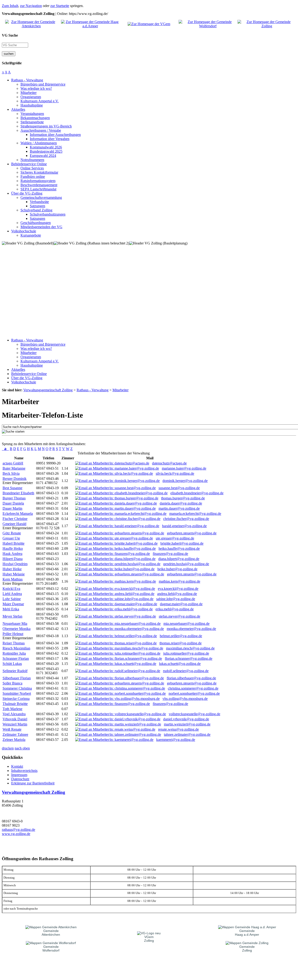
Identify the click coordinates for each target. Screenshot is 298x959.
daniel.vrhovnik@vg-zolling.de (186, 719)
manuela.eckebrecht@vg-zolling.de (195, 514)
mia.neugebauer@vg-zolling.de (186, 624)
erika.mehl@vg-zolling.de (175, 609)
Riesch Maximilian (16, 648)
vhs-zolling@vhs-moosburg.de (185, 699)
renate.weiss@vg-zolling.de (178, 729)
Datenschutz (20, 779)
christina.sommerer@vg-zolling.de (193, 688)
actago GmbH (13, 463)
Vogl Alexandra (14, 714)
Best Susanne (12, 488)
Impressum (19, 775)
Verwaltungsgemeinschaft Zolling (33, 792)
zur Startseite (59, 6)
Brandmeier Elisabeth (18, 493)
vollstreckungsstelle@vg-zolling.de (194, 714)
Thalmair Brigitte (15, 704)
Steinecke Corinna (16, 699)
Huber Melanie (14, 574)
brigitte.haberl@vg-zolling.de (181, 543)
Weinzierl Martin (15, 724)
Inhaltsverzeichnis (24, 771)
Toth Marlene (12, 709)
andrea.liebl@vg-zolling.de (177, 594)
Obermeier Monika (16, 629)
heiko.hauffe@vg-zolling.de (179, 548)
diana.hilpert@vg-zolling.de (178, 559)
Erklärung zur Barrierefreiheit (32, 783)
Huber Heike (12, 569)
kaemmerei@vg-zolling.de (175, 740)
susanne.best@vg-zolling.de (179, 488)
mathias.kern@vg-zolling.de (179, 581)
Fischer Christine (15, 519)
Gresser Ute (11, 538)
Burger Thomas (14, 498)
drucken (8, 748)
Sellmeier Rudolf (15, 671)
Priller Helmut (13, 634)
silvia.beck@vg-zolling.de (175, 473)
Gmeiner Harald (14, 524)
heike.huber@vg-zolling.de (177, 569)
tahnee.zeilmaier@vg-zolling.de (187, 734)
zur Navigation (31, 6)
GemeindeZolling (247, 948)
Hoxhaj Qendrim (15, 564)
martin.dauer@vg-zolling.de (179, 508)
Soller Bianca (12, 683)
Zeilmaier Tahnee (15, 734)
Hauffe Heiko (13, 548)
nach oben (22, 748)
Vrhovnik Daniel (15, 719)
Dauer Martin (12, 508)
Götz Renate (12, 533)
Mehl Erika (11, 609)
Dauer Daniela (13, 503)
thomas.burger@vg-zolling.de (183, 498)
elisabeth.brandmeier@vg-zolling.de (197, 493)
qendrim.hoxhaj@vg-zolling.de (186, 564)
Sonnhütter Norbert (17, 693)
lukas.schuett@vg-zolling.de (180, 664)
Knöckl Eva (11, 589)
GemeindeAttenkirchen (51, 932)
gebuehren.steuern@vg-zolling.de (192, 533)
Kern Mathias (13, 579)
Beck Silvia (11, 473)
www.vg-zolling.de (16, 834)
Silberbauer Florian (17, 678)
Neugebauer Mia (15, 624)
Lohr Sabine (12, 599)
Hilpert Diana (13, 559)
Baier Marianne (14, 468)
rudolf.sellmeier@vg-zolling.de (186, 671)
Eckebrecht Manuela (18, 514)
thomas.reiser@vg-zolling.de (180, 643)
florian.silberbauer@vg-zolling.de (191, 678)
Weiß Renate (12, 729)
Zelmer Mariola (14, 740)
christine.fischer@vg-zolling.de (186, 519)
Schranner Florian (16, 658)
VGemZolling (149, 938)
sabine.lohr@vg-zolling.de (175, 599)
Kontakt (17, 766)
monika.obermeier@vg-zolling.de (191, 629)
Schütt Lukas (12, 664)
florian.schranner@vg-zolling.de (188, 658)
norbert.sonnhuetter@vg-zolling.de (194, 693)
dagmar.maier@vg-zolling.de (181, 604)
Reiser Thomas (14, 643)
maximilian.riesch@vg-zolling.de (190, 648)
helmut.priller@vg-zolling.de (181, 636)
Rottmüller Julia (14, 653)
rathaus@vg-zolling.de (18, 830)
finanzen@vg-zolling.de (170, 554)
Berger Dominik (15, 479)
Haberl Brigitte (13, 543)
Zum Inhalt (10, 6)
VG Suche (10, 35)
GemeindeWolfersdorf (50, 948)
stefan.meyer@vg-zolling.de (179, 616)
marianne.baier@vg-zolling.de (184, 468)
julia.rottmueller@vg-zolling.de (186, 653)
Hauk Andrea (12, 554)
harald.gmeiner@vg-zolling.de (184, 526)
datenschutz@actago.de (169, 463)
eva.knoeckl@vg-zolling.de (178, 589)
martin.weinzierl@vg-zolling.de (187, 724)
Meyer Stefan (12, 616)
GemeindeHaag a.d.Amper (247, 932)
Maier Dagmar (13, 604)
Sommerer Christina (17, 688)
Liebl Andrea (12, 594)
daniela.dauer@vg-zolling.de (181, 503)
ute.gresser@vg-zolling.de (175, 538)
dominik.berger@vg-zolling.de (185, 481)
